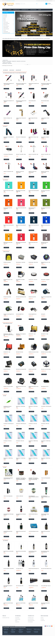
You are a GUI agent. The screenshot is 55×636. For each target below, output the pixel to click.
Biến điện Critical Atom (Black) (8, 386)
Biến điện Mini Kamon (7, 369)
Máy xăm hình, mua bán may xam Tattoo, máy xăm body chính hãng (14, 72)
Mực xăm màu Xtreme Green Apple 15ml (45, 208)
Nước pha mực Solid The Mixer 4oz (20, 603)
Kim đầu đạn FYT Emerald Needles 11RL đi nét (7, 407)
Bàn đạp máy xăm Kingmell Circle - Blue (46, 297)
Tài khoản (43, 0)
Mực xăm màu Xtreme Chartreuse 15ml (32, 208)
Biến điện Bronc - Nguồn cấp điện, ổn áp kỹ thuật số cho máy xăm (8, 335)
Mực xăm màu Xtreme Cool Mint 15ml (8, 191)
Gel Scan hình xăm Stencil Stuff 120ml (21, 532)
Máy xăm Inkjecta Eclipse (45, 100)
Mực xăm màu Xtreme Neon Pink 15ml (21, 208)
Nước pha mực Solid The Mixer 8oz (8, 603)
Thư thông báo (30, 621)
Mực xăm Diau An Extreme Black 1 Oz (21, 551)
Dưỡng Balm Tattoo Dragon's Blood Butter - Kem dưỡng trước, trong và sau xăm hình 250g (21, 479)
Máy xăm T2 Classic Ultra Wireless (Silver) (45, 172)
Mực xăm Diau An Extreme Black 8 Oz (8, 551)
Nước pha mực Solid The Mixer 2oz (33, 603)
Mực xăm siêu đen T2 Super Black (9, 568)
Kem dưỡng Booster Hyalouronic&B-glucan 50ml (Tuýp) (45, 497)
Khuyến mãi (17, 621)
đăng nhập (8, 0)
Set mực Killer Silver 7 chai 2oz (33, 585)
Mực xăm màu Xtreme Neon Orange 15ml (8, 208)
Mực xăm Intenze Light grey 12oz (46, 568)
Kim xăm (4, 395)
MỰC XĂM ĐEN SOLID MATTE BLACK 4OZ (8, 586)
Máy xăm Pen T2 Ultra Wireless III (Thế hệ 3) (9, 137)
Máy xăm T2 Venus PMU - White (21, 154)
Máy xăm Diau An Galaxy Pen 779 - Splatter (9, 101)
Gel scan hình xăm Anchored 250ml (45, 532)
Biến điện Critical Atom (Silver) (45, 369)
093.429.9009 (9, 61)
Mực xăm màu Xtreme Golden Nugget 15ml (20, 191)
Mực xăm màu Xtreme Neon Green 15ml (45, 191)
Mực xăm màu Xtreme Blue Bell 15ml (21, 225)
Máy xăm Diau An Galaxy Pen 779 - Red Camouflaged (9, 84)
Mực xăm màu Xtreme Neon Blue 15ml (34, 191)
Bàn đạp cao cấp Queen (7, 262)
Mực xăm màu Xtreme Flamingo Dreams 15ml (21, 243)
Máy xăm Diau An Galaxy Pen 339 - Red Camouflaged (21, 101)
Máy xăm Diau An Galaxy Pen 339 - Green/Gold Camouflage (46, 84)
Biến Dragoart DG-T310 (44, 386)
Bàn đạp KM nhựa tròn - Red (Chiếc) (8, 280)
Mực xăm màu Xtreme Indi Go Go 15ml (34, 225)
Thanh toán (51, 0)
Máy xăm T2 (5, 126)
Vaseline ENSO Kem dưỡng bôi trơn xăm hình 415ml (8, 478)
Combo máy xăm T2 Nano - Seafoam (45, 118)
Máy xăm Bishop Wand (32, 100)
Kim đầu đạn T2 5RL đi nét (20, 440)
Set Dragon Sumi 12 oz (19, 568)
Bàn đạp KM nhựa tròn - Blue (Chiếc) (45, 262)
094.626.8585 (9, 63)
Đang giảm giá (11, 70)
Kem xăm (4, 467)
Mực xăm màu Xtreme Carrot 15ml (33, 243)
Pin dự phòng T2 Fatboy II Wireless (45, 137)
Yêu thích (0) (39, 0)
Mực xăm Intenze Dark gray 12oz (34, 568)
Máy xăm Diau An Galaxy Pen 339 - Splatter (34, 84)
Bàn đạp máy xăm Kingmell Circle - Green (9, 314)
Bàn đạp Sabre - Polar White (33, 279)
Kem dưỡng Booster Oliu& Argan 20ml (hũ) (8, 514)
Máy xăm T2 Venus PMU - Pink (45, 154)
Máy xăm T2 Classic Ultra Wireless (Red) (20, 172)
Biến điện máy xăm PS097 (32, 369)
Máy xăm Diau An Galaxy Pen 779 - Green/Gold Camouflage (21, 84)
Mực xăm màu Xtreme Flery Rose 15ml (9, 225)
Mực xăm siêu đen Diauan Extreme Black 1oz (32, 551)
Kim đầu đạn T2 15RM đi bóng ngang (45, 441)
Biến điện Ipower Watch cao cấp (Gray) (21, 387)
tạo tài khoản (13, 0)
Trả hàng (42, 619)
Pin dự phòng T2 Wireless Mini (8, 154)
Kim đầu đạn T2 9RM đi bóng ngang (33, 458)
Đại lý (16, 620)
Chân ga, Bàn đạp (6, 251)
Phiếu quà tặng (18, 619)
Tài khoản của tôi (30, 617)
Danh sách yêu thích (31, 620)
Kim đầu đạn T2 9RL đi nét (45, 423)
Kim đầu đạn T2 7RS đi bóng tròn (46, 406)
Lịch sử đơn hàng (30, 619)
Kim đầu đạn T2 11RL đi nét (33, 423)
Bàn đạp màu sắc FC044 (32, 296)
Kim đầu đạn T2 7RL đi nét (7, 440)
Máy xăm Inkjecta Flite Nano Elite (33, 118)
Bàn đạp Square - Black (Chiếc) (33, 262)
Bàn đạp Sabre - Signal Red (45, 279)
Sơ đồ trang (43, 620)
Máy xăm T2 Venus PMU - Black (8, 171)
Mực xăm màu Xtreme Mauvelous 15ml (44, 243)
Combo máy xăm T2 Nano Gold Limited (21, 118)
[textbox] (30, 4)
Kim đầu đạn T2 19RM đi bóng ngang (33, 441)
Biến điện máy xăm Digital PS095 (21, 369)
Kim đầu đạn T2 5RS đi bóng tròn (9, 423)
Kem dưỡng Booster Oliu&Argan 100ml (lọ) (21, 514)
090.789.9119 (4, 61)
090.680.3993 (14, 61)
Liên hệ (42, 617)
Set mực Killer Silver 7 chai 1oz (45, 585)
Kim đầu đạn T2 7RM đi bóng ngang (45, 458)
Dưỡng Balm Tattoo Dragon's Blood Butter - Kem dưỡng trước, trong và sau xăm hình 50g (34, 479)
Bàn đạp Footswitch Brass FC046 (21, 296)
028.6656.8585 (4, 63)
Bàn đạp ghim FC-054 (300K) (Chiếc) (20, 280)
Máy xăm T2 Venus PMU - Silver (33, 154)
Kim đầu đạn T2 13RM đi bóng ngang (8, 458)
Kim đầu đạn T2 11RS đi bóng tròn (33, 407)
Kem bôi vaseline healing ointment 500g (45, 514)
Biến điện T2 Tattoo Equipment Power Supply (21, 334)
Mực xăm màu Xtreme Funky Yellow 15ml (8, 243)
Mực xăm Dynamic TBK (19, 585)
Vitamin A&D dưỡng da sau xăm (33, 531)
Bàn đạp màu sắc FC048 (7, 296)
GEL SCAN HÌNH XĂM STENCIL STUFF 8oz (8, 532)
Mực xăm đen (5, 540)
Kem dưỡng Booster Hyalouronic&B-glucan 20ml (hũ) (33, 496)
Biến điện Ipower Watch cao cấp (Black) (33, 387)
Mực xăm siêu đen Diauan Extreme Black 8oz (45, 551)
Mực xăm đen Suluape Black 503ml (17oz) (45, 603)
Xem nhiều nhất (18, 70)
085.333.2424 (23, 61)
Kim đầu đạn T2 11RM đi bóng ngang (20, 458)
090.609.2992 (19, 61)
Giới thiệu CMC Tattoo (6, 617)
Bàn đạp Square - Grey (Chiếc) (20, 262)
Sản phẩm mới (5, 70)
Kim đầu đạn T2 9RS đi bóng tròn (21, 423)
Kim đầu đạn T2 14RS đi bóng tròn (20, 407)
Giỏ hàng (47, 0)
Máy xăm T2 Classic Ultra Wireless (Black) (32, 172)
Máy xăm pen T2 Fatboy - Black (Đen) (33, 137)
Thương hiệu (17, 617)
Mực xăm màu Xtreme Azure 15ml (45, 225)
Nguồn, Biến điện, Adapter (7, 323)
